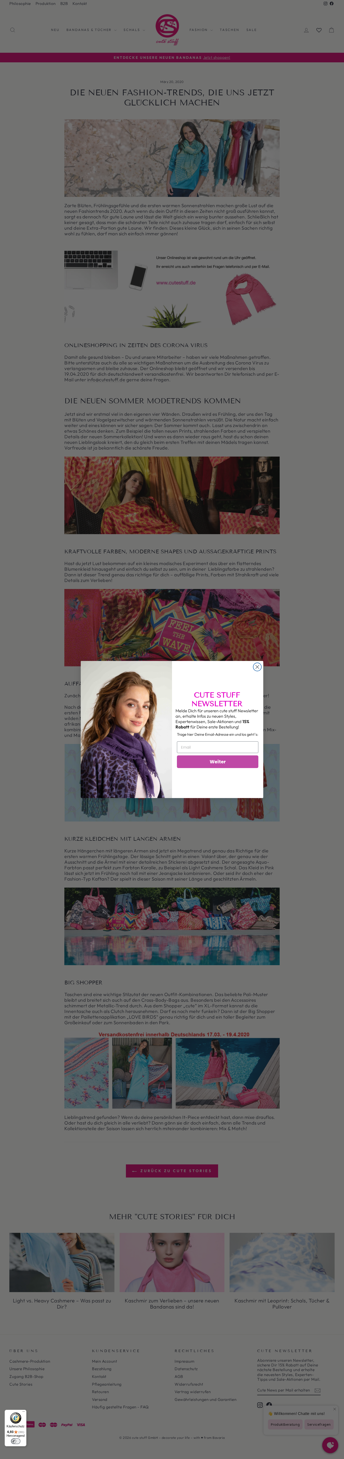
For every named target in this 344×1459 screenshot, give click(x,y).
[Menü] (23, 1412)
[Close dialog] (257, 667)
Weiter (218, 761)
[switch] (15, 1441)
